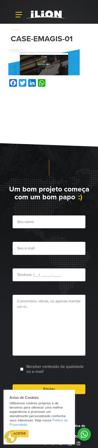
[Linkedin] (78, 443)
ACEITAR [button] (20, 433)
